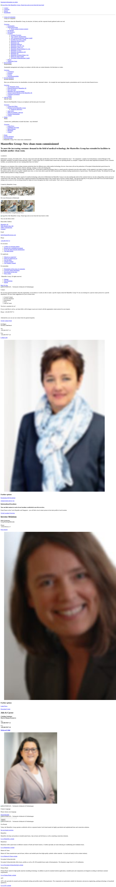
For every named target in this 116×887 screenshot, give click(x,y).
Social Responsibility (13, 76)
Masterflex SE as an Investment (15, 91)
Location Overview (16, 35)
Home (5, 135)
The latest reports (8, 251)
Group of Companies (9, 17)
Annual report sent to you (7, 500)
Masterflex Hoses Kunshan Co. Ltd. (20, 49)
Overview (6, 24)
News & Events (11, 89)
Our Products (11, 32)
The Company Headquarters (18, 36)
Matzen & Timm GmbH (17, 56)
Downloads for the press (10, 272)
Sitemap (6, 279)
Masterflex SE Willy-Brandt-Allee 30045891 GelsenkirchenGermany (7, 227)
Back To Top (4, 285)
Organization (10, 26)
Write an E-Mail (5, 730)
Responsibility (8, 62)
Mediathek (10, 130)
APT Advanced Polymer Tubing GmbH (21, 38)
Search (3, 819)
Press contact (7, 273)
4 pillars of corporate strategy (12, 246)
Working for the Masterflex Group (16, 108)
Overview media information (12, 270)
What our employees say (10, 258)
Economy (10, 73)
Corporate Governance (13, 94)
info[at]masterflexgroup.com (8, 235)
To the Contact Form (6, 320)
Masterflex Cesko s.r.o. (17, 47)
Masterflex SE (15, 53)
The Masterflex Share (13, 86)
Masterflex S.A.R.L (16, 50)
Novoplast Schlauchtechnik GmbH (20, 58)
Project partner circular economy (19, 29)
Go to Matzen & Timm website (9, 856)
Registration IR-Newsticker (8, 498)
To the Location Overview (8, 513)
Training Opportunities (13, 114)
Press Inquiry (4, 529)
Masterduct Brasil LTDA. (18, 41)
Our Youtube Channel (10, 263)
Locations (10, 33)
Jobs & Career (8, 97)
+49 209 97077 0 (5, 240)
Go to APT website (6, 885)
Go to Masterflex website (7, 839)
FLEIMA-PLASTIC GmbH (18, 39)
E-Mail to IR (4, 337)
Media (5, 117)
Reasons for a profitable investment (13, 248)
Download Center (5, 709)
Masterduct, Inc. (15, 42)
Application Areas (12, 61)
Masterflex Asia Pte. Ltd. (17, 46)
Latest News (10, 126)
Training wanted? (8, 261)
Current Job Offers (12, 106)
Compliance (10, 71)
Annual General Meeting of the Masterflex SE (19, 93)
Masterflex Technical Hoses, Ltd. (20, 55)
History (9, 59)
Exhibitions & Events (13, 127)
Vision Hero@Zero (12, 27)
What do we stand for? (10, 257)
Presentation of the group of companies (14, 269)
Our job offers (8, 260)
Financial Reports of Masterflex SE (16, 88)
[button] (6, 8)
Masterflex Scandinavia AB (18, 52)
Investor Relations (9, 78)
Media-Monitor (11, 129)
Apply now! (10, 111)
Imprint (6, 282)
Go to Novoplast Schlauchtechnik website (12, 865)
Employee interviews (16, 109)
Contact (9, 96)
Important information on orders (9, 2)
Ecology (9, 74)
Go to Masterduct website (7, 847)
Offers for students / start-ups (15, 112)
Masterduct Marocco (16, 44)
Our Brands (10, 30)
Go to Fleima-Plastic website (8, 875)
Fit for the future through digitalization (14, 249)
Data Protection (8, 281)
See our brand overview (7, 830)
